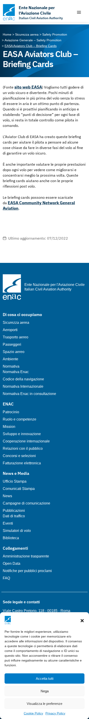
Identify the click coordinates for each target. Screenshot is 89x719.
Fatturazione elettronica (22, 463)
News (7, 496)
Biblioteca (11, 538)
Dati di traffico (14, 516)
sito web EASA (28, 87)
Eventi (8, 523)
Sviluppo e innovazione (22, 434)
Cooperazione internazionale (26, 441)
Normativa (11, 366)
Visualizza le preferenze (44, 704)
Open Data (11, 563)
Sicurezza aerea (16, 322)
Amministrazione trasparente (26, 556)
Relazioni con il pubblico (23, 448)
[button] (82, 620)
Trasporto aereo (15, 337)
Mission (9, 427)
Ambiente (10, 359)
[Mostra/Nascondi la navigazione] (79, 12)
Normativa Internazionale (23, 386)
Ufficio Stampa (14, 481)
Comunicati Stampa (19, 489)
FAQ (6, 578)
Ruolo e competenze (19, 419)
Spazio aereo (13, 352)
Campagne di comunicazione (26, 503)
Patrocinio (11, 412)
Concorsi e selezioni (19, 456)
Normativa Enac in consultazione (29, 394)
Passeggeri (12, 344)
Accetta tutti (44, 678)
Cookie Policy (33, 713)
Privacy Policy (55, 713)
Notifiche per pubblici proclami (27, 571)
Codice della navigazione (23, 379)
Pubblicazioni (14, 510)
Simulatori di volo (17, 531)
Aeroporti (10, 330)
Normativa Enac (16, 372)
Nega (45, 691)
